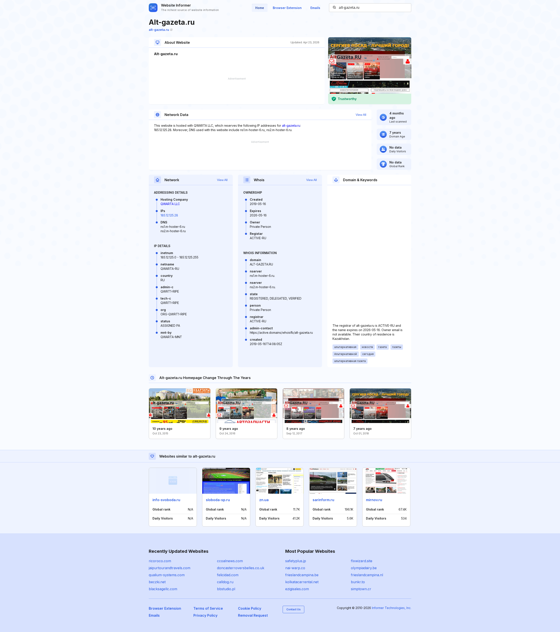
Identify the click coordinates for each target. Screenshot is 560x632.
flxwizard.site (361, 561)
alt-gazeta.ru (159, 30)
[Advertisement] (236, 91)
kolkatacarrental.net (301, 582)
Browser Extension (287, 8)
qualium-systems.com (167, 575)
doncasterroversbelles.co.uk (240, 568)
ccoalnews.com (230, 561)
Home (259, 8)
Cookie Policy (249, 608)
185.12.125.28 (169, 215)
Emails (315, 8)
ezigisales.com (297, 589)
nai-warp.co (295, 568)
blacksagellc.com (163, 589)
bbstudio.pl (226, 589)
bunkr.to (358, 582)
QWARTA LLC (170, 204)
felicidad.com (227, 575)
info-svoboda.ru (166, 500)
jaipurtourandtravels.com (169, 568)
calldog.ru (225, 582)
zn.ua (264, 500)
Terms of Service (208, 608)
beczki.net (157, 582)
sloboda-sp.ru (218, 500)
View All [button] (361, 114)
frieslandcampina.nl (367, 575)
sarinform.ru (323, 500)
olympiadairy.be (364, 568)
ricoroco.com (160, 561)
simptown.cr (361, 589)
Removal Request (253, 615)
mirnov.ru (374, 500)
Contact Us (293, 609)
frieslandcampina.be (301, 575)
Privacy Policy (205, 615)
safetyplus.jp (295, 561)
